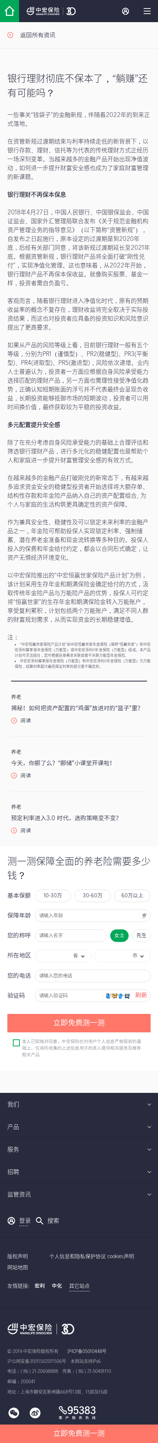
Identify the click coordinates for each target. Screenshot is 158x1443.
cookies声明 (120, 1256)
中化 (57, 1286)
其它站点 (79, 1286)
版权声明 (17, 1256)
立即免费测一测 (79, 1433)
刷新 (141, 995)
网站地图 (17, 1267)
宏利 (40, 1286)
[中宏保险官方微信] (13, 1418)
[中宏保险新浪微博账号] (35, 1418)
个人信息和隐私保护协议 (77, 1256)
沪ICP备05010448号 (87, 1351)
